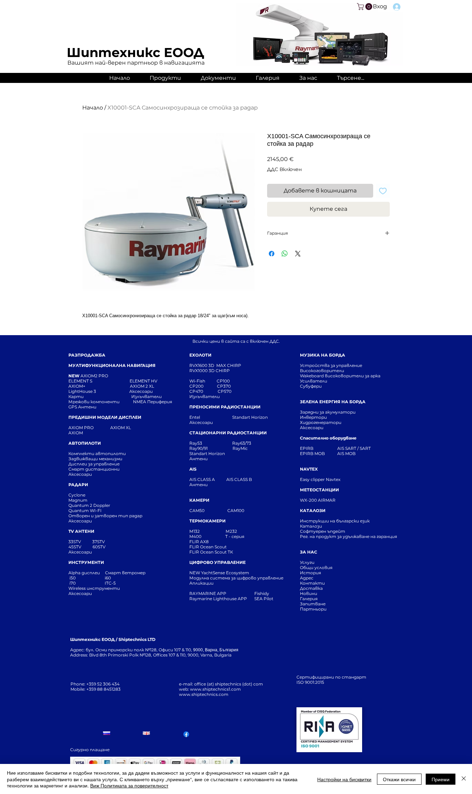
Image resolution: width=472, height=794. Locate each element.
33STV (75, 541)
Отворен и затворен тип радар (105, 515)
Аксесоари (141, 391)
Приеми (441, 779)
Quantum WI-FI (85, 510)
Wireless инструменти (94, 588)
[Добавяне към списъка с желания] (383, 191)
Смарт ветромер (124, 572)
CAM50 (208, 510)
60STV (98, 546)
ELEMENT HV (144, 381)
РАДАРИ (78, 484)
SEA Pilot (264, 598)
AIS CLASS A (202, 479)
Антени (198, 458)
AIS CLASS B (239, 479)
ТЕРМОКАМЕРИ (207, 520)
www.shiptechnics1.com (215, 689)
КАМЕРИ (199, 500)
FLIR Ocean (201, 552)
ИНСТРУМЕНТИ (86, 562)
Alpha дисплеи (84, 572)
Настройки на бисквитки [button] (344, 779)
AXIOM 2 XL (143, 386)
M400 (195, 536)
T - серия (235, 536)
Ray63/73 (241, 443)
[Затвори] (464, 778)
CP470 (203, 391)
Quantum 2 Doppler (89, 505)
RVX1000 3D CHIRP (209, 370)
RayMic (240, 448)
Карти (76, 396)
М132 (194, 531)
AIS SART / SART (354, 448)
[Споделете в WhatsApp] (285, 253)
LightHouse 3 (98, 391)
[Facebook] (186, 734)
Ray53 (197, 443)
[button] (365, 6)
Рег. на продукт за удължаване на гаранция (348, 536)
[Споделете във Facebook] (271, 253)
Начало (92, 107)
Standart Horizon (250, 417)
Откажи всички (399, 779)
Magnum (77, 500)
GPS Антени (82, 406)
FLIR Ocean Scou (207, 546)
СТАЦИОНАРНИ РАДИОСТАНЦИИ (228, 432)
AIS (193, 469)
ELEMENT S (80, 381)
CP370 (224, 386)
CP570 (225, 391)
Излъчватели (204, 396)
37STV (98, 541)
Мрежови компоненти (94, 401)
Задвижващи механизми (95, 458)
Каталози (311, 526)
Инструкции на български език (347, 520)
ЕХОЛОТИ (200, 355)
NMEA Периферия (152, 401)
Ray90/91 (198, 448)
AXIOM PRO (81, 427)
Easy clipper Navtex (320, 479)
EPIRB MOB (312, 453)
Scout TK (224, 552)
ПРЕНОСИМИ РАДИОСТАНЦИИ (225, 406)
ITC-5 (110, 583)
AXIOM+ (99, 386)
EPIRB (308, 448)
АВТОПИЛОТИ (84, 443)
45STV (75, 546)
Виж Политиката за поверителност (129, 785)
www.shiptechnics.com (203, 694)
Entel (195, 417)
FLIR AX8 (199, 541)
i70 (72, 583)
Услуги (307, 562)
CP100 (225, 381)
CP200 (202, 386)
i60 (108, 577)
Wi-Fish (203, 381)
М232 (231, 531)
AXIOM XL (113, 427)
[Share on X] (298, 253)
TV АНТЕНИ (81, 531)
